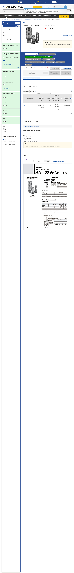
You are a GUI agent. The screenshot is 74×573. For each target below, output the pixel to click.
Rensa (18, 67)
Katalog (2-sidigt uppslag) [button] (58, 161)
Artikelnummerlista (32, 78)
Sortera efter (61, 98)
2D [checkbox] (5, 129)
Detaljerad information (48, 78)
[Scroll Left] (37, 93)
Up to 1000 (7, 61)
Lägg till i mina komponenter (32, 72)
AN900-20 (26, 105)
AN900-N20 (26, 110)
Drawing (25, 159)
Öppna (47, 161)
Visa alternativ (7, 88)
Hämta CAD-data (67, 68)
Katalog (33, 48)
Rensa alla (17, 22)
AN (5, 121)
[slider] (33, 161)
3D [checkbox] (5, 131)
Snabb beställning (55, 72)
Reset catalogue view (32, 159)
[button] (54, 2)
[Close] (65, 10)
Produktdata (56, 68)
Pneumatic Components (29, 19)
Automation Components (16, 19)
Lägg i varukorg (67, 72)
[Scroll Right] (50, 93)
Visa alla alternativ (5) (8, 64)
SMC (24, 22)
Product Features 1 (42, 159)
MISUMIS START (5, 19)
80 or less (7, 97)
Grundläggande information (33, 126)
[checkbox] (9, 33)
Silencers (39, 19)
